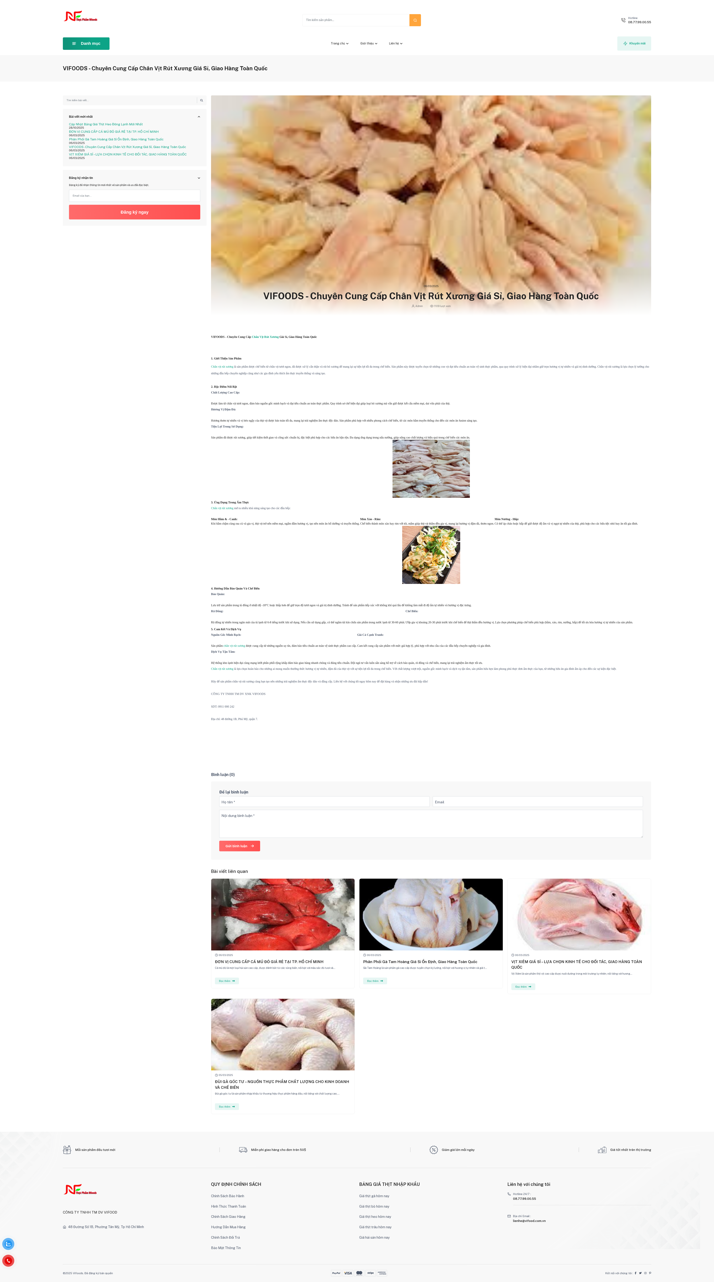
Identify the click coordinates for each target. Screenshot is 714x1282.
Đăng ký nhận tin (81, 177)
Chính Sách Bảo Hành (227, 1196)
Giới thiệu (367, 43)
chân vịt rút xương (234, 645)
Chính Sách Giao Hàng (228, 1217)
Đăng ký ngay (135, 212)
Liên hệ (394, 43)
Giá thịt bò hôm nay (374, 1206)
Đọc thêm (224, 980)
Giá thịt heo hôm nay (375, 1217)
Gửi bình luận (236, 846)
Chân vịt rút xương (222, 366)
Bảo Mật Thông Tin (226, 1248)
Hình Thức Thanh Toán (228, 1206)
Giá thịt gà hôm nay (374, 1196)
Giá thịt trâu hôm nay (375, 1227)
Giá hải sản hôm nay (374, 1237)
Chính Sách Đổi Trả (225, 1237)
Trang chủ (338, 43)
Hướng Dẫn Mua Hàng (228, 1227)
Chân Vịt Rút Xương (265, 336)
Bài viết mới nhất (81, 116)
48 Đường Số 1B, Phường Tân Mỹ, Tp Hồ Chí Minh (106, 1227)
